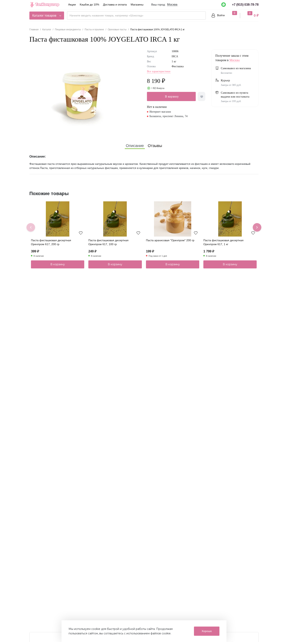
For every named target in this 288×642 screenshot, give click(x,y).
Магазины (137, 4)
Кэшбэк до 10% (89, 4)
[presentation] (30, 227)
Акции (72, 4)
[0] (231, 15)
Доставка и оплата (115, 4)
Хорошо (207, 631)
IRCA (175, 56)
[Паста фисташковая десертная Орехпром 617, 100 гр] (115, 219)
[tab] (135, 146)
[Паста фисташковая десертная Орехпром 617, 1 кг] (230, 219)
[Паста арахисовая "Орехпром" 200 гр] (172, 219)
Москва (234, 60)
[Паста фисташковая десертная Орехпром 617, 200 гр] (57, 219)
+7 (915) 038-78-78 (245, 4)
